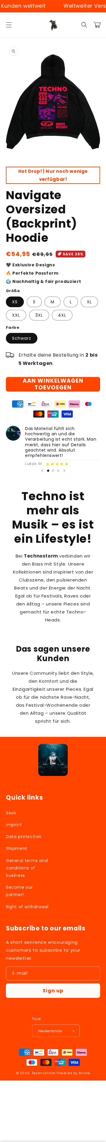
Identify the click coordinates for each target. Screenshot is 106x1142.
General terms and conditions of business (27, 868)
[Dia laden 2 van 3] (53, 470)
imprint (14, 825)
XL (89, 302)
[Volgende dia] (64, 470)
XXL (16, 315)
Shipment (16, 848)
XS (15, 302)
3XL (39, 315)
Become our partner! (19, 891)
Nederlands (50, 1031)
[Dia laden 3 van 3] (58, 470)
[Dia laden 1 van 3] (48, 470)
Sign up (53, 990)
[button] (8, 24)
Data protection (24, 837)
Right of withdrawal (27, 907)
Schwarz (21, 338)
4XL (62, 315)
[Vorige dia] (42, 470)
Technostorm (44, 1073)
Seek (11, 813)
